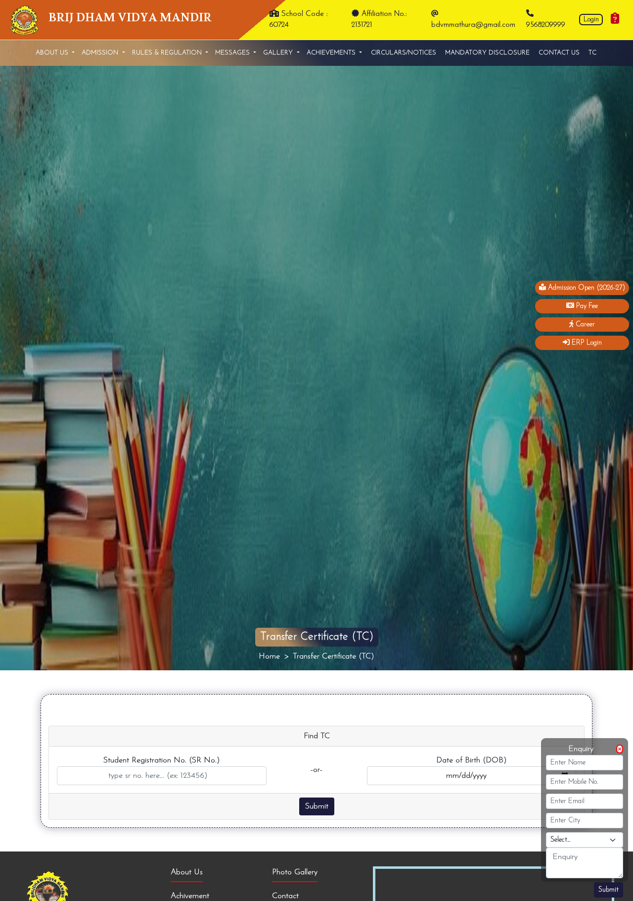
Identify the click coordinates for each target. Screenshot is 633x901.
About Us (187, 872)
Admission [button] (101, 53)
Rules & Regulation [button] (168, 53)
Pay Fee (586, 306)
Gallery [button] (279, 53)
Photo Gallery (294, 872)
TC (592, 53)
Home (269, 656)
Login (591, 19)
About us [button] (53, 53)
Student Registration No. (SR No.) (161, 760)
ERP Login (586, 343)
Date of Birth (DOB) (471, 760)
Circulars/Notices (403, 53)
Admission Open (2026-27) (585, 288)
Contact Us (559, 53)
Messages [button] (233, 53)
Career (584, 324)
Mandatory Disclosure (487, 53)
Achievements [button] (332, 53)
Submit (608, 890)
